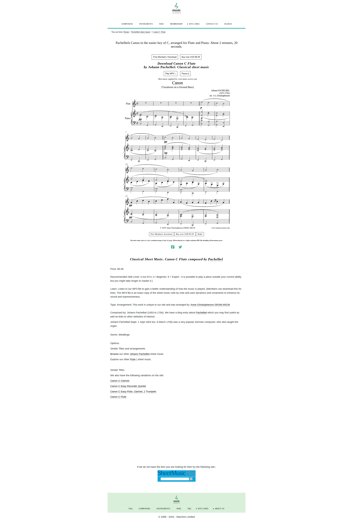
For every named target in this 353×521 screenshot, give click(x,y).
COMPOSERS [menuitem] (127, 24)
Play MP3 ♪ (170, 73)
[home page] (176, 8)
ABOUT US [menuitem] (219, 509)
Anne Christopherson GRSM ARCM (210, 304)
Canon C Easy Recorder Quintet (128, 386)
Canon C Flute (118, 396)
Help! (200, 234)
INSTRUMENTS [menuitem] (146, 24)
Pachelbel (215, 259)
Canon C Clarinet (119, 380)
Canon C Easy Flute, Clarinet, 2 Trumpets (133, 391)
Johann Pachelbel (140, 354)
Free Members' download (161, 234)
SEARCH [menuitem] (228, 24)
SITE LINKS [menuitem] (194, 24)
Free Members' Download (164, 57)
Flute (133, 359)
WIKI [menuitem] (161, 24)
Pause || (185, 73)
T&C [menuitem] (189, 509)
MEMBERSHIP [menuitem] (176, 24)
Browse (114, 354)
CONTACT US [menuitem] (212, 24)
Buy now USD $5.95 (191, 57)
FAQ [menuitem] (130, 509)
